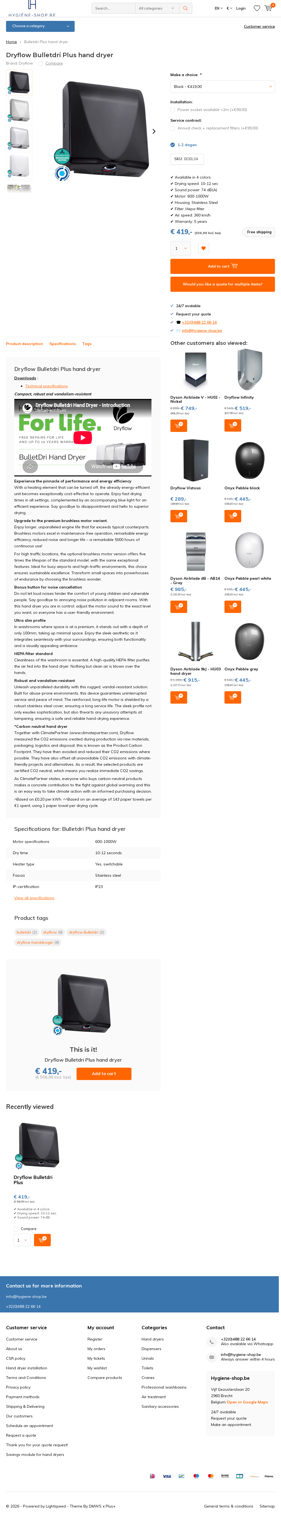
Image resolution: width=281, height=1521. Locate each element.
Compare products (105, 1377)
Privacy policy (18, 1387)
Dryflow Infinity (239, 397)
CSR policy (15, 1358)
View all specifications (34, 897)
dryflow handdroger (38, 942)
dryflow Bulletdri (86, 932)
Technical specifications (46, 386)
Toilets (147, 1367)
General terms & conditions (228, 1506)
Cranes (148, 1377)
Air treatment (154, 1396)
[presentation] (154, 131)
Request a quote (21, 1435)
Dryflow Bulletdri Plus (33, 1179)
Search (185, 8)
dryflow (53, 932)
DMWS (95, 1506)
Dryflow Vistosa (185, 487)
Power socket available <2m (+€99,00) (212, 109)
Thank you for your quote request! (37, 1444)
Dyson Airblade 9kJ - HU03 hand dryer (195, 671)
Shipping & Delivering (25, 1406)
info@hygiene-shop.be (202, 330)
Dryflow (26, 63)
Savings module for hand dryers (35, 1454)
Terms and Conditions (26, 1377)
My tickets (96, 1358)
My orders (96, 1348)
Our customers (19, 1416)
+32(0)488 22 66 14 (199, 322)
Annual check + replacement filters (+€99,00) (218, 128)
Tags (86, 343)
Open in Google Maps (247, 1402)
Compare (28, 1228)
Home (11, 41)
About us (14, 1348)
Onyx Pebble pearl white (247, 578)
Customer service (259, 26)
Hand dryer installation (26, 1367)
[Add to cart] (42, 1240)
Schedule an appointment (29, 1425)
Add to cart (104, 1073)
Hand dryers (153, 1339)
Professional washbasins (164, 1387)
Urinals (148, 1358)
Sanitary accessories (160, 1406)
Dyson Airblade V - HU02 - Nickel (195, 399)
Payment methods (23, 1396)
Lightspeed (56, 1506)
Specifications (62, 343)
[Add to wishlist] (203, 248)
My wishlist (97, 1367)
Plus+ (111, 1506)
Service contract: (186, 120)
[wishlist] (257, 8)
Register (95, 1339)
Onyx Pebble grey (241, 669)
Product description (24, 343)
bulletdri (27, 932)
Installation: (181, 101)
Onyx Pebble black (242, 487)
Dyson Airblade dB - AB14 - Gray (195, 580)
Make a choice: (185, 74)
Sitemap (267, 1506)
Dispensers (151, 1348)
